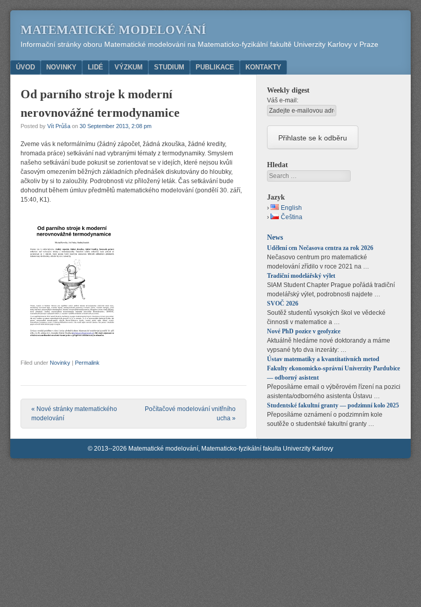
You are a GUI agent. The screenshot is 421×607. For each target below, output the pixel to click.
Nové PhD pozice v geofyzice (303, 331)
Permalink (87, 363)
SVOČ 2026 (282, 303)
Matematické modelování (113, 30)
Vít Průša (58, 126)
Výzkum (128, 67)
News (275, 237)
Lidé (95, 67)
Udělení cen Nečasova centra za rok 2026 (320, 248)
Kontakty (263, 67)
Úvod (25, 67)
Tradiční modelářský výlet (301, 275)
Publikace (215, 67)
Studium (169, 67)
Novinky (61, 67)
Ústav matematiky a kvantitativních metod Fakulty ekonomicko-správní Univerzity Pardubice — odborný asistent (333, 368)
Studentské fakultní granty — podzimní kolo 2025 (333, 405)
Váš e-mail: (282, 100)
